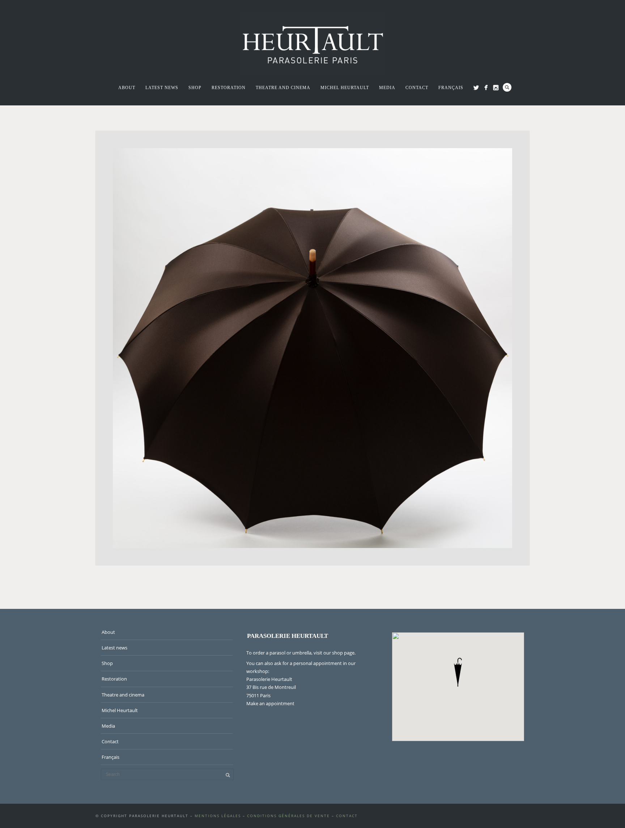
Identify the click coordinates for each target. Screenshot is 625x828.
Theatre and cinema (283, 87)
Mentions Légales (218, 815)
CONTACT (347, 815)
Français (450, 87)
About (126, 87)
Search (507, 87)
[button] (457, 672)
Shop (194, 87)
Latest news (161, 87)
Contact (416, 87)
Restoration (229, 87)
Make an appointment (270, 703)
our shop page (338, 652)
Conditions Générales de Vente (288, 815)
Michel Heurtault (344, 87)
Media (387, 87)
